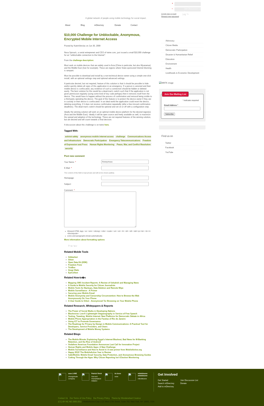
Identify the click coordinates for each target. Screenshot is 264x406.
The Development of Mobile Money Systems (89, 329)
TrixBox (71, 267)
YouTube (169, 152)
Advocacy (170, 41)
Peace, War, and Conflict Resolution (134, 144)
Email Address (171, 105)
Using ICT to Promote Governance (84, 321)
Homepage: (69, 178)
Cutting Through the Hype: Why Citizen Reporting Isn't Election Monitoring (103, 357)
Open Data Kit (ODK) (77, 262)
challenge (120, 136)
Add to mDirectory (171, 15)
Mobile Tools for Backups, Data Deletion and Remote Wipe (95, 288)
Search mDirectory (171, 12)
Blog (83, 25)
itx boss (118, 373)
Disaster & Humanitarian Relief (179, 54)
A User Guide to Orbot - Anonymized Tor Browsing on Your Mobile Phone (103, 301)
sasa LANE (72, 373)
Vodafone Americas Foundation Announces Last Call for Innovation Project (103, 344)
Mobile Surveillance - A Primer (82, 290)
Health (168, 68)
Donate (118, 25)
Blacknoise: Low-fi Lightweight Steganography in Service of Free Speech (102, 313)
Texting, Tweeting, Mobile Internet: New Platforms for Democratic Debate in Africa (106, 316)
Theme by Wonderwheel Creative (126, 398)
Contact (134, 25)
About (67, 25)
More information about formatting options (84, 240)
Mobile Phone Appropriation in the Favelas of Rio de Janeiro (97, 319)
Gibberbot (73, 257)
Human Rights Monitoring (102, 144)
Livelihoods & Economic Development (182, 73)
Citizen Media (172, 45)
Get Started (168, 9)
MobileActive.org (82, 12)
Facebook (169, 147)
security (69, 148)
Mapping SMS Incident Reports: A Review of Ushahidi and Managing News (103, 283)
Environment (171, 64)
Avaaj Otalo (73, 270)
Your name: (70, 162)
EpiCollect (73, 273)
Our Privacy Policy (101, 398)
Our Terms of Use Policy (81, 398)
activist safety (71, 136)
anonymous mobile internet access (97, 136)
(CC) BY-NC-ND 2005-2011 (70, 401)
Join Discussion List (193, 9)
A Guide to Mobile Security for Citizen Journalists (91, 285)
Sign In (199, 17)
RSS (199, 37)
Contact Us (63, 398)
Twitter (168, 143)
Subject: (68, 184)
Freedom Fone (75, 265)
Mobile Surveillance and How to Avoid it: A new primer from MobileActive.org (105, 350)
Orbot (70, 260)
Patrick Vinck (96, 373)
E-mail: (68, 168)
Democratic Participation (95, 140)
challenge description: (83, 60)
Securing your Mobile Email (81, 293)
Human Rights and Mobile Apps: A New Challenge (92, 347)
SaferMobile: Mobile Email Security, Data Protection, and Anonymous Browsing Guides (109, 355)
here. (107, 125)
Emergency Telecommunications (124, 140)
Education (170, 59)
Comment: (69, 190)
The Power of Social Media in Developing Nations (91, 311)
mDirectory (99, 25)
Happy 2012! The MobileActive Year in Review (89, 352)
